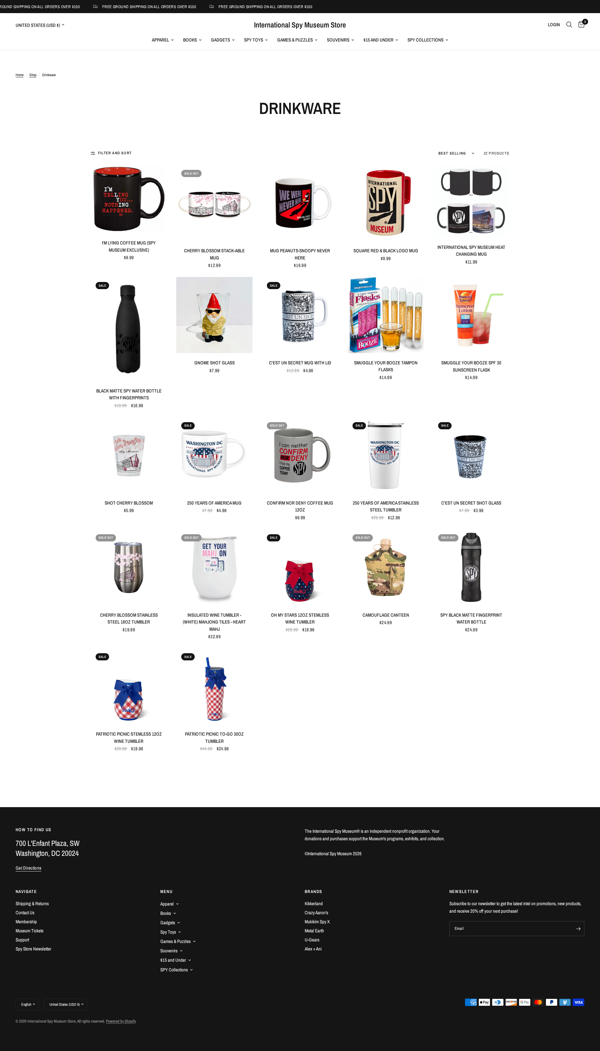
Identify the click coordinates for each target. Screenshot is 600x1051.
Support (22, 939)
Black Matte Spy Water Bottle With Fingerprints (129, 394)
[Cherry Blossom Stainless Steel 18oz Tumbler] (129, 567)
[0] (579, 24)
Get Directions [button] (28, 868)
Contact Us (25, 912)
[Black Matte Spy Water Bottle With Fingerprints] (129, 329)
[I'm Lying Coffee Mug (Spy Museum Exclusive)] (129, 199)
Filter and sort (115, 152)
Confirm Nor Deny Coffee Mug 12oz (300, 506)
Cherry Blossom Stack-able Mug (214, 254)
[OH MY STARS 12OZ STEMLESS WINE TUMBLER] (300, 567)
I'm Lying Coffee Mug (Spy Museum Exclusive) (129, 246)
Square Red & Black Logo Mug (385, 250)
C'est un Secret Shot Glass (471, 503)
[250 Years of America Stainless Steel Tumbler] (386, 455)
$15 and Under (378, 40)
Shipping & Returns (32, 903)
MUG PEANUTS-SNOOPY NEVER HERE (300, 254)
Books (190, 40)
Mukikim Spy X (317, 921)
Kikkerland (314, 903)
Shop (32, 74)
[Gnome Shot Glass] (214, 315)
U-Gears (312, 939)
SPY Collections (425, 40)
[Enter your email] (578, 928)
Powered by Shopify (121, 1021)
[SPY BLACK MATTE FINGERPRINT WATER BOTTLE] (471, 567)
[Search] (569, 24)
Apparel (160, 40)
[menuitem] (162, 40)
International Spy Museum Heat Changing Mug (471, 251)
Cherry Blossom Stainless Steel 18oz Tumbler (129, 618)
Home (19, 74)
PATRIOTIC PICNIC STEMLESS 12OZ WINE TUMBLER (129, 737)
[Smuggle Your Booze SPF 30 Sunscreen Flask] (471, 315)
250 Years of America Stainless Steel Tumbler (386, 506)
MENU (166, 891)
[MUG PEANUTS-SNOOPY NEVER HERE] (300, 203)
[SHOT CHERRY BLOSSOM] (129, 455)
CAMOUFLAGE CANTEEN (385, 615)
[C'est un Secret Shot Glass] (471, 455)
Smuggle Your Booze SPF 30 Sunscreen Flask (471, 366)
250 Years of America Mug (214, 503)
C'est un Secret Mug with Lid (300, 362)
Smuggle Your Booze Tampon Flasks (386, 366)
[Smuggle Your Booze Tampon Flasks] (386, 315)
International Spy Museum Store (300, 24)
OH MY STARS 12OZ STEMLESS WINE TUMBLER (300, 618)
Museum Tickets (29, 930)
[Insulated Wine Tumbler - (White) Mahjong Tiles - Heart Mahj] (214, 567)
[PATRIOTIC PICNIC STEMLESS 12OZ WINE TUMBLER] (129, 686)
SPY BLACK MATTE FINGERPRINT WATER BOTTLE (471, 618)
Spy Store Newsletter (33, 948)
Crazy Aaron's (316, 912)
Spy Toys (253, 40)
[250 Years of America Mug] (214, 455)
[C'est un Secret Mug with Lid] (300, 315)
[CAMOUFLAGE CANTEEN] (386, 567)
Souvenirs (338, 40)
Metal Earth (314, 930)
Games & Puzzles (295, 40)
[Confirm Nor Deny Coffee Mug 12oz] (300, 455)
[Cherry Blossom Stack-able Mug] (214, 203)
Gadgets (220, 40)
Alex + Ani (313, 948)
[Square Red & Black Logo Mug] (386, 203)
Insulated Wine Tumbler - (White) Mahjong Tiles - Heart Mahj (214, 622)
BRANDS (313, 891)
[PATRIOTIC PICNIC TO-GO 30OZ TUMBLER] (214, 686)
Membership (26, 921)
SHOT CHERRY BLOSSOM (129, 503)
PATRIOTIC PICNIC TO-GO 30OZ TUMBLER (214, 737)
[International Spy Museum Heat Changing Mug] (471, 201)
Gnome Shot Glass (214, 362)
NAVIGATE (26, 891)
